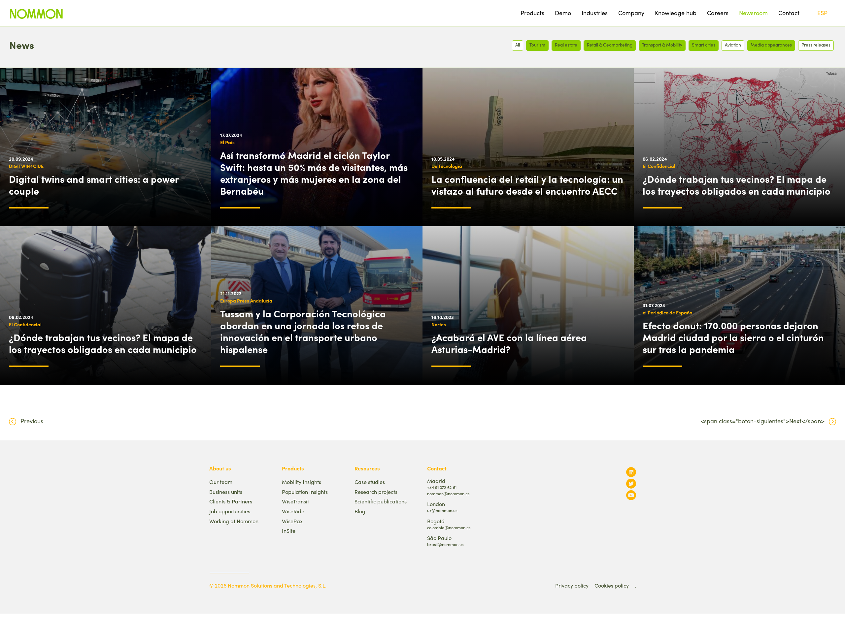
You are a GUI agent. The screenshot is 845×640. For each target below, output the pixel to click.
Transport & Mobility (662, 45)
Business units (225, 491)
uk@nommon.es (442, 510)
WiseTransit (295, 501)
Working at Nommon (233, 521)
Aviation (733, 45)
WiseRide (293, 511)
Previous (31, 421)
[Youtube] (631, 495)
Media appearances (771, 45)
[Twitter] (631, 483)
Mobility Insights (301, 481)
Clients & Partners (230, 501)
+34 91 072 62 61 (441, 487)
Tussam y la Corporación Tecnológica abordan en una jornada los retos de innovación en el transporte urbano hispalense (303, 331)
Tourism (537, 45)
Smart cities (703, 45)
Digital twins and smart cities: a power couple (94, 184)
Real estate (566, 45)
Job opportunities (229, 511)
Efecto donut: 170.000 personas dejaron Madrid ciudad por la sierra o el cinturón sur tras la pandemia (733, 337)
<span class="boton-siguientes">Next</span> (762, 421)
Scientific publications (381, 501)
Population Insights (305, 491)
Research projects (376, 491)
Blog (360, 511)
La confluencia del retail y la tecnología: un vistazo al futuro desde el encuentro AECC (527, 184)
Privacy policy (572, 585)
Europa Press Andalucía (246, 300)
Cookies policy (611, 585)
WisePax (292, 521)
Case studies (370, 481)
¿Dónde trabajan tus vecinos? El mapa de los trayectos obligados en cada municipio (736, 184)
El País (227, 142)
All (517, 45)
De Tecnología (446, 166)
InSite (288, 530)
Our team (220, 481)
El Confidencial (659, 166)
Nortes (438, 324)
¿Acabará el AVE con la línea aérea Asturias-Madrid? (509, 343)
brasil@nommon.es (445, 544)
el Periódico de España (668, 312)
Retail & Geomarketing (609, 45)
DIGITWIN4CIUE (26, 166)
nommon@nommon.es (448, 493)
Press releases (815, 45)
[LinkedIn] (631, 471)
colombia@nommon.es (448, 527)
